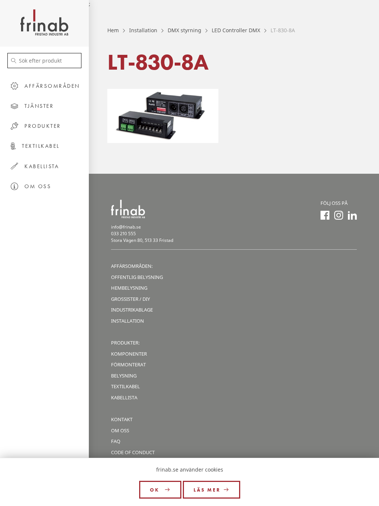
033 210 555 (123, 233)
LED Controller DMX (236, 30)
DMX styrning (184, 30)
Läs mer (207, 490)
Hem (113, 30)
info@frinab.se (126, 227)
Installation (143, 30)
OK (156, 490)
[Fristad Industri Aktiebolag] (44, 23)
